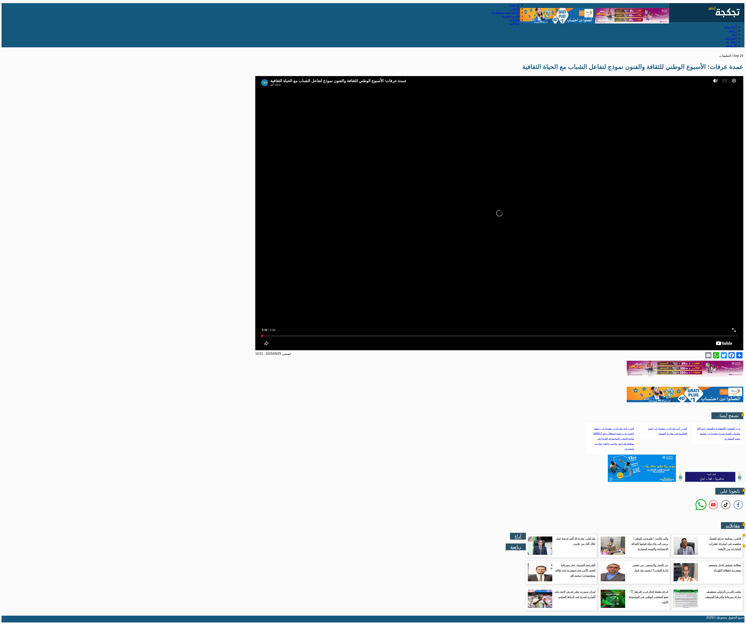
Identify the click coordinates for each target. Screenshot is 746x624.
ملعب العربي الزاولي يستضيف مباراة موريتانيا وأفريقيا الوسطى (723, 594)
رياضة (732, 30)
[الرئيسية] (706, 21)
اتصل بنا (731, 41)
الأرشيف (731, 45)
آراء (734, 34)
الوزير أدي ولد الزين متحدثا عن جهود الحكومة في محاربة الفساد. (667, 431)
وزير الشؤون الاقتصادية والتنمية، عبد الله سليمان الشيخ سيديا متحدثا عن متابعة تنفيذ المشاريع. (718, 433)
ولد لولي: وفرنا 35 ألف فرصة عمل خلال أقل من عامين (575, 541)
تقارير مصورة (510, 16)
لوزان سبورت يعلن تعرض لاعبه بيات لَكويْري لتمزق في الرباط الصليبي (574, 594)
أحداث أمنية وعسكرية (505, 12)
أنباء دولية (730, 27)
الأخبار (515, 8)
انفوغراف (730, 38)
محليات (514, 19)
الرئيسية (514, 5)
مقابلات (514, 23)
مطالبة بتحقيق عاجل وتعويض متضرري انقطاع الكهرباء (724, 567)
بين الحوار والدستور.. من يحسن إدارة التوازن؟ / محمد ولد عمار (650, 567)
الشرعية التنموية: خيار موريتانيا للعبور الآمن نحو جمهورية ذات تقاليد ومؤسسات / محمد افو (575, 570)
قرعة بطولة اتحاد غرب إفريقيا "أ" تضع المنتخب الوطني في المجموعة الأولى (648, 597)
